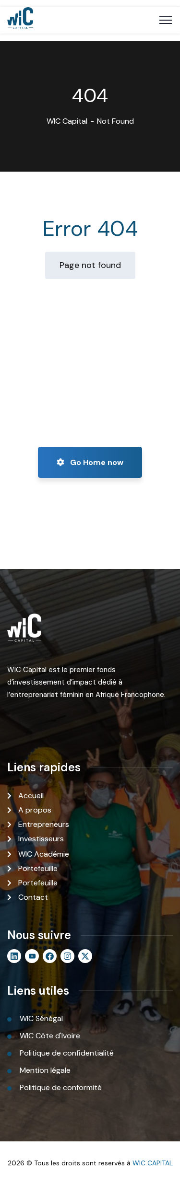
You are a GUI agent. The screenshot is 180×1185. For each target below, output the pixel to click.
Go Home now (95, 462)
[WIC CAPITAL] (20, 20)
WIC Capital (67, 121)
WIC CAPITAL (152, 1163)
